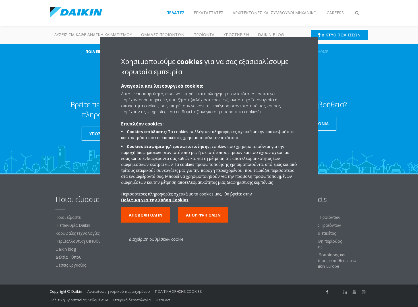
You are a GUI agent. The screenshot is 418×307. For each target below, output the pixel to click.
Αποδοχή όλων (145, 214)
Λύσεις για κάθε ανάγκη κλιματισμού (93, 34)
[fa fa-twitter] (336, 291)
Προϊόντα (203, 34)
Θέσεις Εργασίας (70, 265)
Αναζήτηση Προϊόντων (319, 217)
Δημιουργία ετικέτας (317, 233)
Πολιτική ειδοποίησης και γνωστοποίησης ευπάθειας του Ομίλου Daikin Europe (327, 260)
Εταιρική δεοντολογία (132, 299)
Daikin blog (271, 34)
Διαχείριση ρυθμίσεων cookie (156, 239)
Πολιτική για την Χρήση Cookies (155, 199)
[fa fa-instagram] (363, 291)
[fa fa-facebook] (327, 291)
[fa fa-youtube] (354, 291)
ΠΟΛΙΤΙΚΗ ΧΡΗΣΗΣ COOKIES (178, 291)
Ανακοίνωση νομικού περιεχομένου (118, 291)
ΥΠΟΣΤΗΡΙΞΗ (236, 34)
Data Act (163, 299)
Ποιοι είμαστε (68, 217)
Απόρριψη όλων (203, 214)
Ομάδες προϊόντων (162, 34)
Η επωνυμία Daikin (72, 225)
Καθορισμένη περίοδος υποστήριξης (320, 244)
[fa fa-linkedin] (345, 291)
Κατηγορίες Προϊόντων (320, 225)
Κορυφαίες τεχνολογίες (77, 233)
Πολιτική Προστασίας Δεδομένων (79, 299)
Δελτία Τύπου (68, 257)
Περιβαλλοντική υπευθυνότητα (84, 241)
